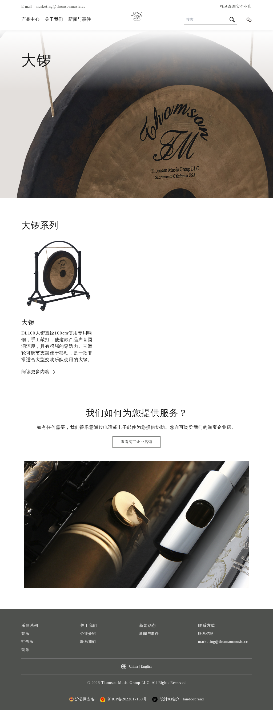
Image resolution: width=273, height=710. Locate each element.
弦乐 (25, 650)
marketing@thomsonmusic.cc (223, 642)
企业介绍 (88, 634)
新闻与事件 (79, 19)
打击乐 (27, 642)
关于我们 (54, 19)
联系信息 (206, 634)
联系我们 (88, 642)
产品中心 (30, 19)
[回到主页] (136, 16)
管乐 (25, 634)
